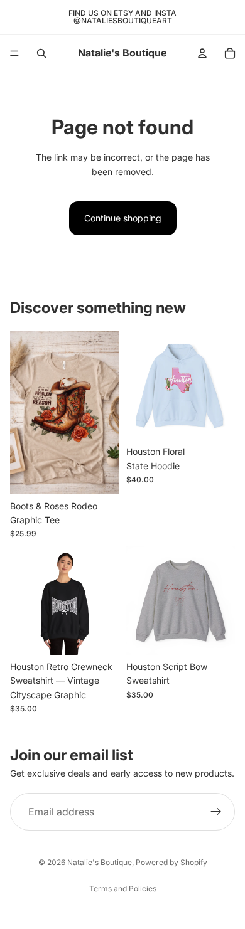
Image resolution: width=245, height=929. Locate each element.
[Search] (41, 53)
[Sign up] (216, 812)
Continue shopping (122, 218)
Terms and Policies (122, 888)
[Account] (202, 53)
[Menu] (14, 53)
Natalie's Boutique (99, 862)
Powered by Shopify (171, 862)
